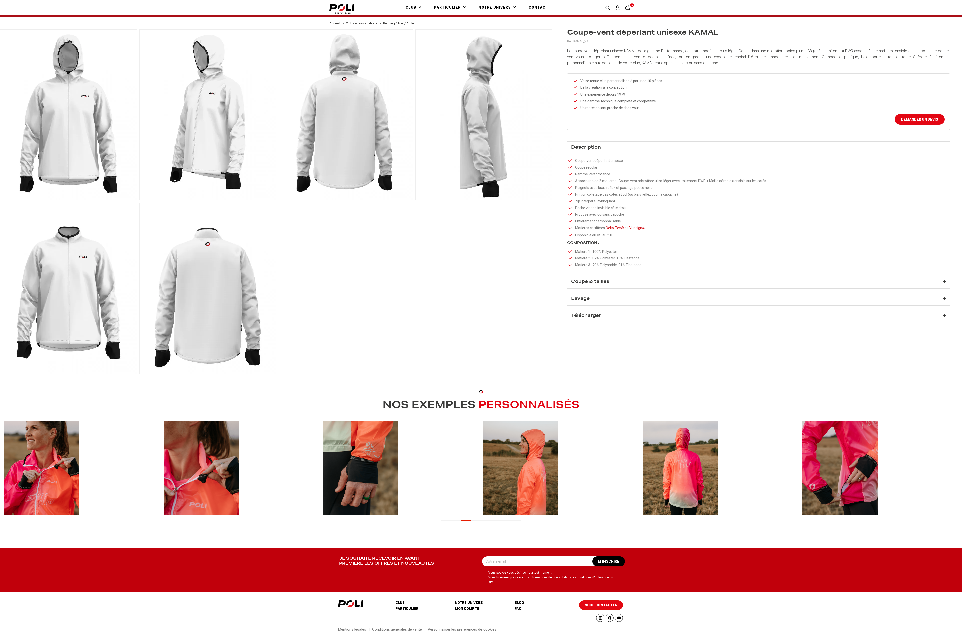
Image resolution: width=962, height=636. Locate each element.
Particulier (406, 609)
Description (586, 147)
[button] (608, 8)
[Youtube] (619, 618)
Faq (518, 609)
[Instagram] (600, 618)
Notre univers (469, 603)
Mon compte (467, 609)
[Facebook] (610, 618)
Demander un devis (919, 119)
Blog (519, 603)
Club (400, 603)
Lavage (580, 299)
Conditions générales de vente (397, 629)
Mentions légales (352, 629)
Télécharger (586, 316)
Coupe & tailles (590, 282)
